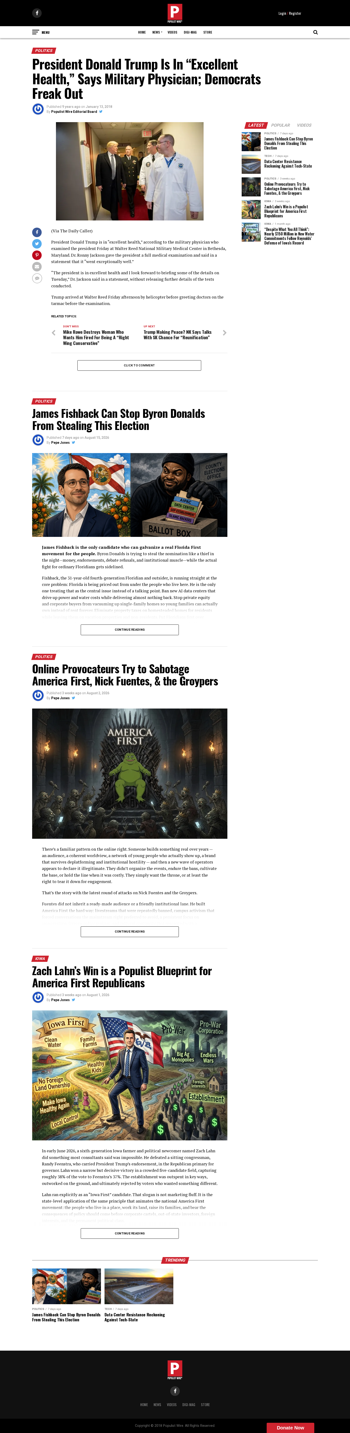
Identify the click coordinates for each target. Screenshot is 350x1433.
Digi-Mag (190, 32)
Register (295, 13)
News (156, 32)
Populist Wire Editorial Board (74, 112)
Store (207, 32)
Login (282, 13)
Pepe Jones (60, 442)
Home (142, 32)
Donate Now (290, 1427)
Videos (172, 32)
